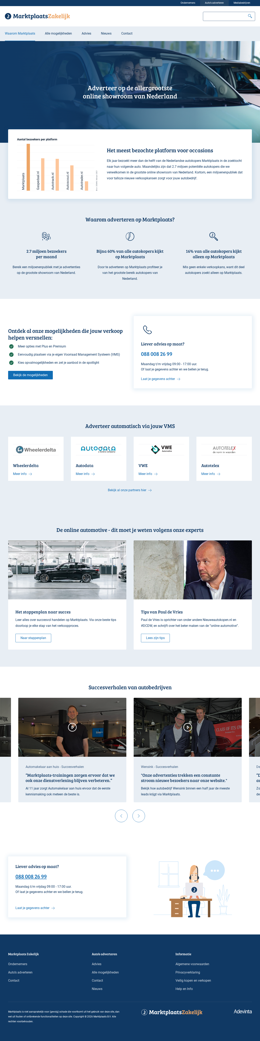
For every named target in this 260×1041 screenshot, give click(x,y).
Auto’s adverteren (214, 2)
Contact (126, 33)
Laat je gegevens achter (158, 379)
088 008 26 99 (31, 876)
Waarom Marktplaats (20, 33)
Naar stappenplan (33, 638)
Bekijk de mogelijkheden (30, 375)
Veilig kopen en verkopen (193, 980)
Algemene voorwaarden (192, 964)
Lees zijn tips (155, 638)
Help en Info (184, 989)
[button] (250, 16)
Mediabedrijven (242, 2)
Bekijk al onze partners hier (127, 490)
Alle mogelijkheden (58, 33)
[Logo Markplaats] (37, 16)
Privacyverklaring (188, 972)
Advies (86, 33)
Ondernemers (188, 2)
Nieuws (106, 33)
